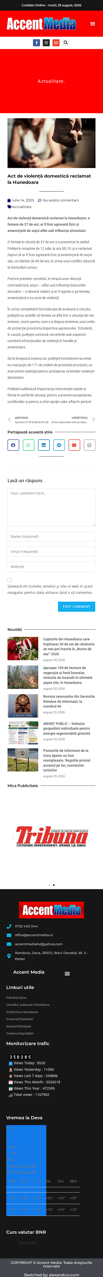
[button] (93, 24)
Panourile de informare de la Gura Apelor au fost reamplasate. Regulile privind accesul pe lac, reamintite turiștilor (66, 760)
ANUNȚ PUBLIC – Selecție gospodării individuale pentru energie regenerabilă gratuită (67, 728)
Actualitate (51, 81)
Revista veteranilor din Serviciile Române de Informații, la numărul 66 (69, 701)
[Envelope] (56, 42)
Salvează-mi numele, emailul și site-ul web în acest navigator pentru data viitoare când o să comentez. (50, 589)
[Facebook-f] (36, 42)
